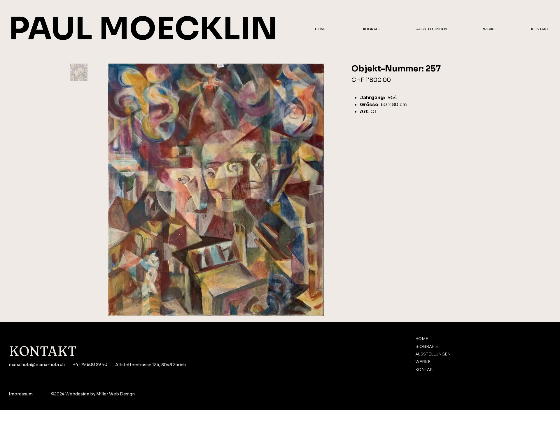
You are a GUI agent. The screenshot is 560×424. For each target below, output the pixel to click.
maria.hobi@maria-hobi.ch (37, 364)
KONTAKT (425, 369)
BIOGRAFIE (426, 346)
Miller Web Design (115, 394)
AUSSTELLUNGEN (433, 354)
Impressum (21, 394)
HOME (421, 338)
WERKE (422, 361)
